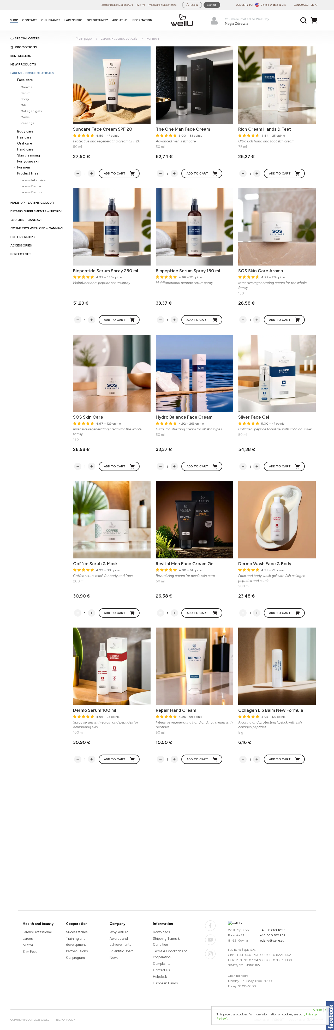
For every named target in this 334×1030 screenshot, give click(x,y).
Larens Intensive (33, 180)
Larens (28, 939)
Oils (23, 105)
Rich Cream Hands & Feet (264, 129)
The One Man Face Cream (183, 129)
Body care (25, 131)
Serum (26, 93)
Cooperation (76, 924)
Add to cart (115, 173)
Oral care (24, 143)
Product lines (28, 173)
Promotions (26, 47)
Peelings (27, 123)
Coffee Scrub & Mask (95, 563)
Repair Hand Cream (176, 710)
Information (163, 924)
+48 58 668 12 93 (272, 930)
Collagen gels (31, 111)
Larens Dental (31, 186)
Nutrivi (28, 945)
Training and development (76, 942)
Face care (25, 80)
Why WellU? (119, 932)
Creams (26, 87)
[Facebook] (210, 925)
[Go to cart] (315, 20)
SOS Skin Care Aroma (260, 270)
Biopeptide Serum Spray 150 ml (188, 270)
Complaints (161, 964)
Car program (75, 958)
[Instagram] (210, 954)
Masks (25, 117)
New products (23, 64)
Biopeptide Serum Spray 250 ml (105, 270)
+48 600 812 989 (272, 935)
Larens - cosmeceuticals (32, 73)
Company (117, 924)
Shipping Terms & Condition (166, 942)
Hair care (24, 137)
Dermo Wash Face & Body (264, 563)
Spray (25, 99)
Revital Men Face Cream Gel (185, 563)
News (114, 958)
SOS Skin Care (88, 417)
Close (319, 1009)
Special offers (27, 38)
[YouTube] (210, 940)
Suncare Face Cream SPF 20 (102, 129)
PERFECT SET (20, 254)
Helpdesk (160, 977)
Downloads (161, 932)
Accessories (21, 245)
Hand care (25, 149)
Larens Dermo (31, 192)
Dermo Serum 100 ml (94, 710)
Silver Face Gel (253, 417)
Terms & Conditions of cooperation (170, 954)
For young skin (28, 161)
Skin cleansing (28, 155)
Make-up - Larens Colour (32, 202)
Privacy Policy (65, 1019)
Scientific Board (122, 951)
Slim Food (30, 952)
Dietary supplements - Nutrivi (36, 211)
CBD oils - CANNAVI (25, 220)
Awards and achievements (120, 942)
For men (23, 167)
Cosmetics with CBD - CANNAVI (36, 228)
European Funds (165, 983)
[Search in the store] (303, 20)
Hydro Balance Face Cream (184, 417)
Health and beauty (38, 924)
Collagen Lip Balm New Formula (270, 710)
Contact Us (161, 970)
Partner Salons (77, 951)
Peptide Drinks (22, 237)
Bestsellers (20, 56)
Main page (84, 38)
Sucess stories (76, 932)
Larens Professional (37, 932)
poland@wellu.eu (272, 940)
